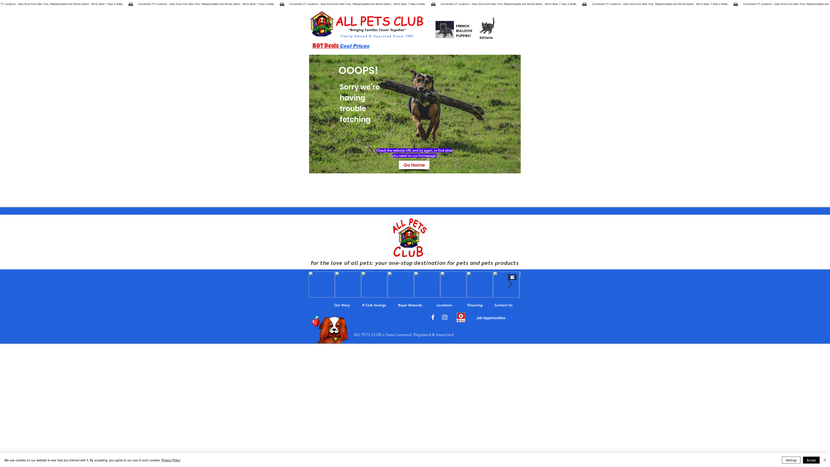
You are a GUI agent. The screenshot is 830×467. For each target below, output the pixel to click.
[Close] (824, 460)
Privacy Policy (170, 460)
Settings (791, 460)
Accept (811, 460)
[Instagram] (444, 317)
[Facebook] (432, 317)
